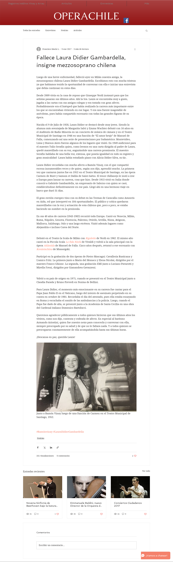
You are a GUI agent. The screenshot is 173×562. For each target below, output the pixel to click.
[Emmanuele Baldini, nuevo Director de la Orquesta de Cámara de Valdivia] (86, 487)
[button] (146, 30)
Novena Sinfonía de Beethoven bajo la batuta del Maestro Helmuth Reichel (41, 504)
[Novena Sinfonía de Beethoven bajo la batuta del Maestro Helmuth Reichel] (42, 487)
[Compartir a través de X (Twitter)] (44, 447)
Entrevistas (50, 30)
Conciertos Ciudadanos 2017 (128, 504)
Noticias (64, 30)
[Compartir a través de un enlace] (57, 447)
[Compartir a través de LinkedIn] (51, 447)
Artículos (78, 30)
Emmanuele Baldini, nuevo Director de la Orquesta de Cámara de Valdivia (86, 504)
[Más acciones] (135, 49)
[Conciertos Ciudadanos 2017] (130, 487)
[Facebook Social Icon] (126, 20)
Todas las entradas (31, 30)
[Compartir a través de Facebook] (37, 447)
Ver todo (146, 471)
